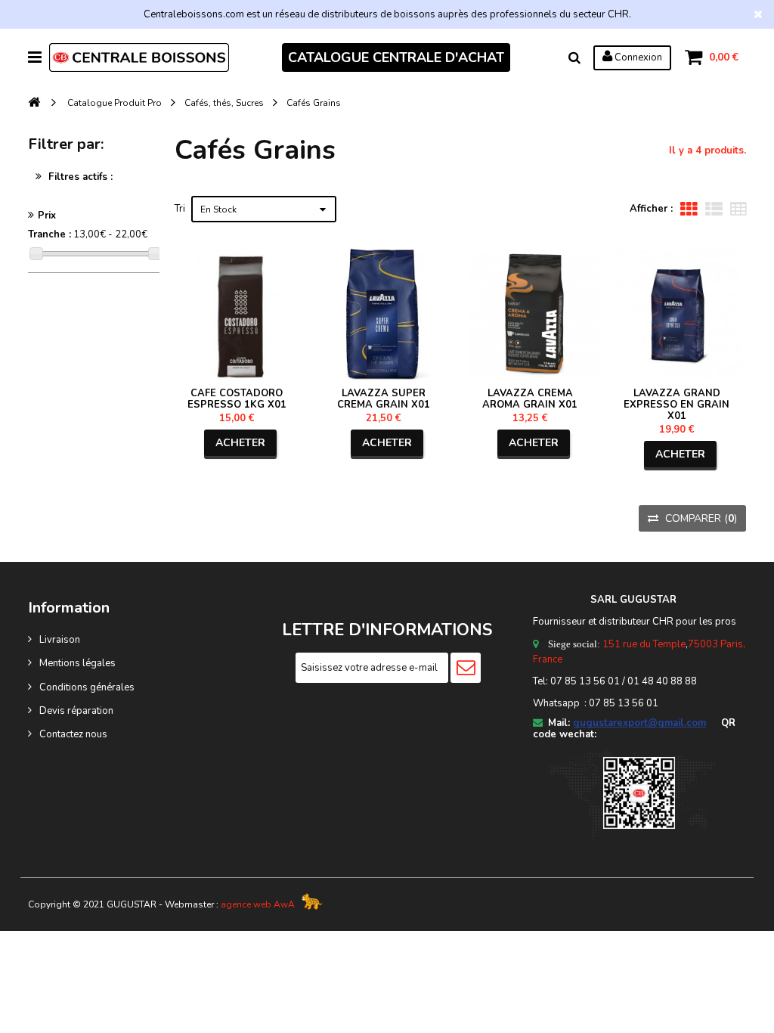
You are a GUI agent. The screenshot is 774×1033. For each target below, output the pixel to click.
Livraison (59, 640)
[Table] (738, 209)
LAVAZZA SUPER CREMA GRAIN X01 (383, 398)
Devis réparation (76, 711)
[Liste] (714, 209)
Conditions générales (87, 687)
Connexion (637, 57)
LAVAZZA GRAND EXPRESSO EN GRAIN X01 (676, 404)
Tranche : (49, 234)
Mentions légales (77, 663)
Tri (180, 209)
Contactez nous (73, 734)
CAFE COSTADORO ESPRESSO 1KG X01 (236, 398)
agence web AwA (258, 904)
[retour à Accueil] (34, 103)
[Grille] (689, 209)
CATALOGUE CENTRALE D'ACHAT (396, 57)
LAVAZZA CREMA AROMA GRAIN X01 (529, 398)
